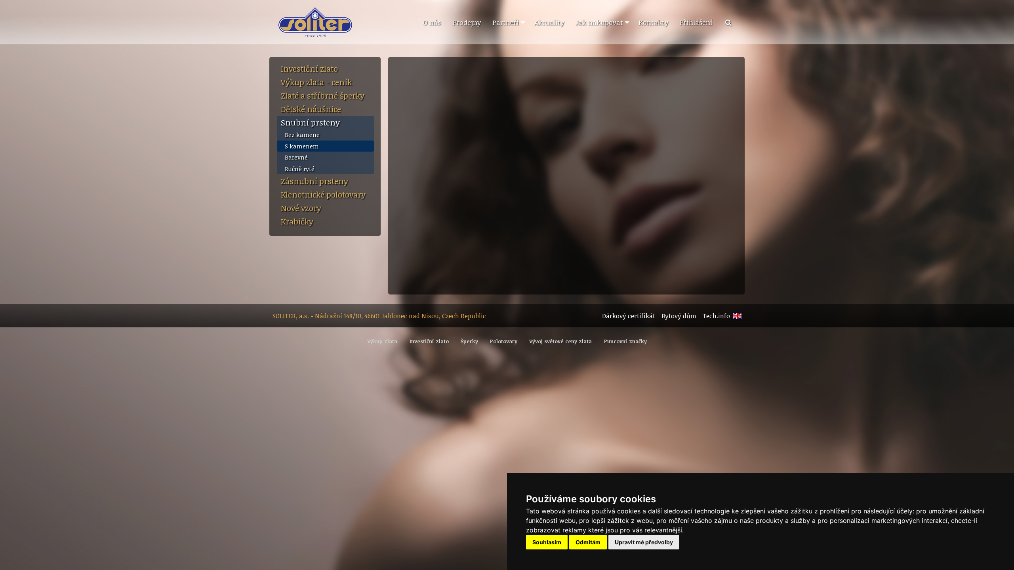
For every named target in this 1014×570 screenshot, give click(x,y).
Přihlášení (696, 22)
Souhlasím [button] (546, 542)
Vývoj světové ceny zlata (560, 341)
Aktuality (549, 22)
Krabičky (297, 221)
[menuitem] (431, 22)
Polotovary (503, 341)
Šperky (469, 341)
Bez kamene (302, 135)
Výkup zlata (382, 341)
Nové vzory (301, 207)
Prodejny (467, 22)
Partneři (505, 22)
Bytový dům (678, 316)
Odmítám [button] (588, 542)
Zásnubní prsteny (314, 180)
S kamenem (302, 146)
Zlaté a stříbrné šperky (322, 95)
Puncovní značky (625, 341)
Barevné (296, 157)
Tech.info (716, 316)
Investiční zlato (309, 68)
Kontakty (653, 22)
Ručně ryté (299, 169)
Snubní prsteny (310, 122)
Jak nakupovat (599, 22)
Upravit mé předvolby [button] (644, 542)
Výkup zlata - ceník (316, 81)
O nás (432, 22)
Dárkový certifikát (628, 316)
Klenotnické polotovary (323, 194)
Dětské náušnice (311, 108)
